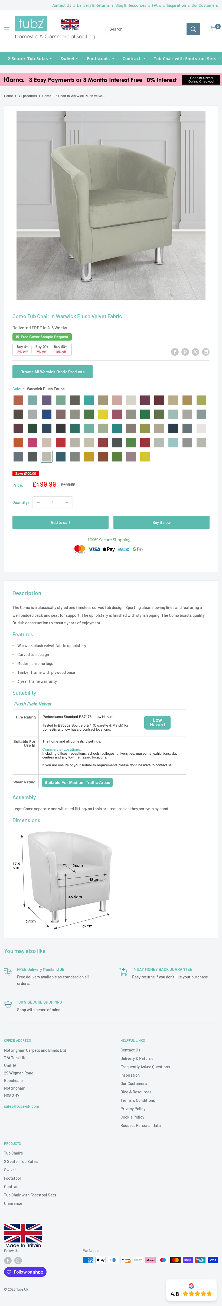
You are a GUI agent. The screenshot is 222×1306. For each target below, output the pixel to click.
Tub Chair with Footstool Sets (30, 1194)
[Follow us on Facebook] (8, 1260)
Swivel (10, 1169)
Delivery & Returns (93, 5)
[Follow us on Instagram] (18, 1260)
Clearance (13, 1203)
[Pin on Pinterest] (185, 352)
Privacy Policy (132, 1108)
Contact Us (61, 5)
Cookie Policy (132, 1116)
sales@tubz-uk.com (21, 1106)
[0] (213, 29)
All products (27, 96)
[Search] (193, 29)
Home (8, 96)
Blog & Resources (131, 5)
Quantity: (20, 502)
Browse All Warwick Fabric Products (52, 371)
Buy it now (161, 522)
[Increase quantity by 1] (67, 502)
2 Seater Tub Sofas (21, 1161)
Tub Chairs (13, 1152)
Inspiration (177, 5)
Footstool (12, 1178)
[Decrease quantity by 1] (38, 502)
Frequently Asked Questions (145, 1066)
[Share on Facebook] (175, 352)
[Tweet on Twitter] (195, 352)
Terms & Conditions (137, 1100)
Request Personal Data (140, 1125)
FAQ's (157, 5)
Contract (12, 1186)
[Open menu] (6, 29)
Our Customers (205, 5)
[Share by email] (206, 352)
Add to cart (61, 522)
